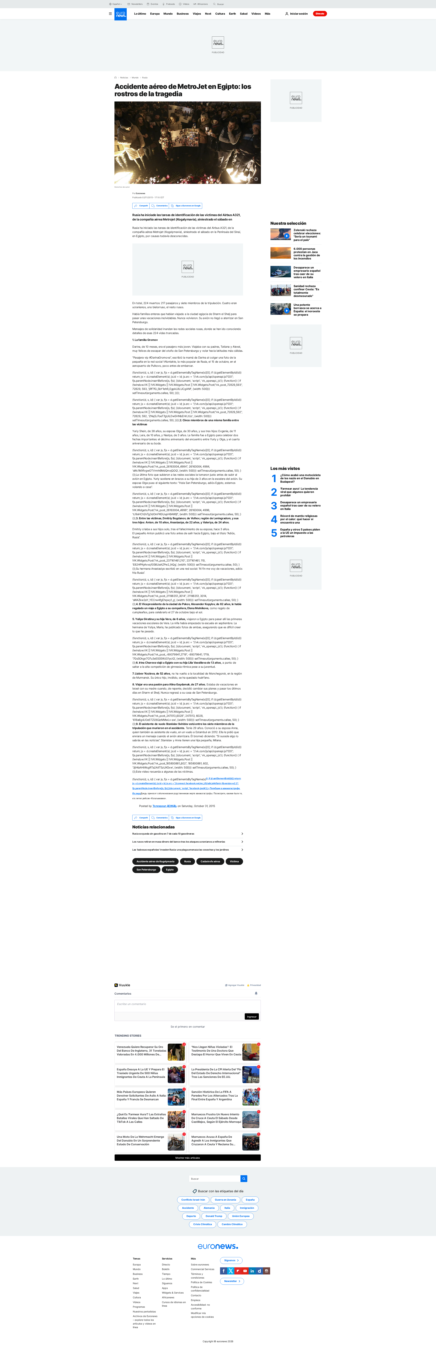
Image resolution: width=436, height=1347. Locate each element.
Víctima (234, 861)
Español (116, 4)
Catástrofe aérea (210, 861)
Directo (320, 13)
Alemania (209, 1208)
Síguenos (167, 1283)
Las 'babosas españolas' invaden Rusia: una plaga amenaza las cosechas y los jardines (180, 849)
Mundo (168, 13)
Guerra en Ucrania (225, 1199)
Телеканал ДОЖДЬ (165, 806)
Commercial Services (202, 1269)
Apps (165, 1288)
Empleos (195, 1300)
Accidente (188, 1208)
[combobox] (232, 4)
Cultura (220, 13)
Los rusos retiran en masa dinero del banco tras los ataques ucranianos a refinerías (178, 841)
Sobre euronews (200, 1264)
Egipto (170, 869)
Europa (154, 13)
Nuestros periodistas (144, 1311)
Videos (256, 13)
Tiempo (166, 1273)
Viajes (197, 13)
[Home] (115, 77)
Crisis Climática (202, 1224)
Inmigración (247, 1208)
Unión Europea (241, 1216)
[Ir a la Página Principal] (120, 14)
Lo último (140, 13)
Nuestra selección (288, 223)
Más (193, 1258)
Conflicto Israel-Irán (193, 1199)
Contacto (196, 1295)
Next (208, 13)
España (250, 1199)
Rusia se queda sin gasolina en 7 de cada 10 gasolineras (163, 833)
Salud (243, 13)
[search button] (214, 4)
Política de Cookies (201, 1282)
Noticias (124, 78)
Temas (136, 1258)
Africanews (168, 1297)
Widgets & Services (173, 1292)
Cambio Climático (232, 1224)
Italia (227, 1208)
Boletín (165, 1269)
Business (183, 13)
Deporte (191, 1216)
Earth (232, 13)
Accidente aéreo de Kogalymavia (155, 861)
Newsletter (230, 1281)
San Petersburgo (146, 869)
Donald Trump (214, 1216)
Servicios (167, 1258)
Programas (139, 1306)
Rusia (144, 78)
